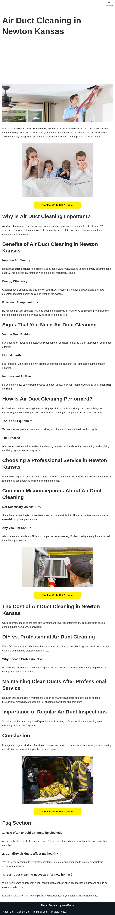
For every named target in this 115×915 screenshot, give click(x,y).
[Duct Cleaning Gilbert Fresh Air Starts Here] (5, 3)
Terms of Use (40, 912)
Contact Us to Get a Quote (57, 205)
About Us (8, 912)
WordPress (68, 905)
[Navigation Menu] (109, 3)
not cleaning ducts (34, 895)
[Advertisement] (57, 62)
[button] (57, 205)
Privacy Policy (58, 912)
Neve (44, 905)
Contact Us (23, 912)
